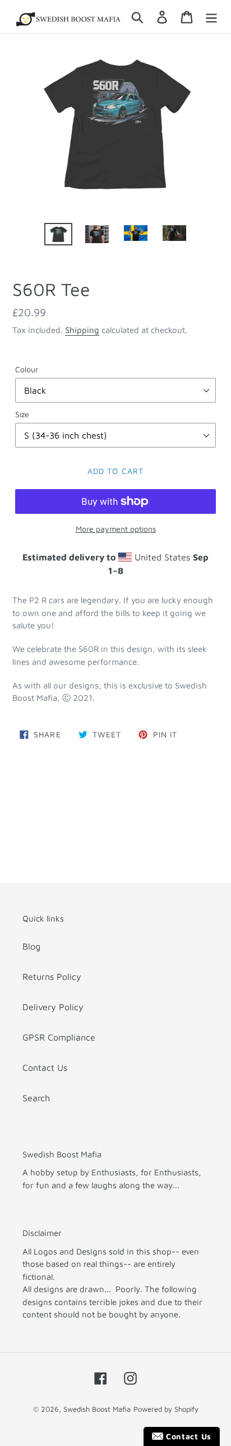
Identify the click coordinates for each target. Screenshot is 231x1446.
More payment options (116, 528)
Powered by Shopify (165, 1408)
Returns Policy (51, 976)
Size (22, 414)
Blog (31, 946)
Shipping (82, 330)
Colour (26, 369)
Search (36, 1098)
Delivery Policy (53, 1007)
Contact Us (44, 1067)
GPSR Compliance (58, 1037)
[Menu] (211, 17)
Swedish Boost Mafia (97, 1408)
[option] (58, 235)
